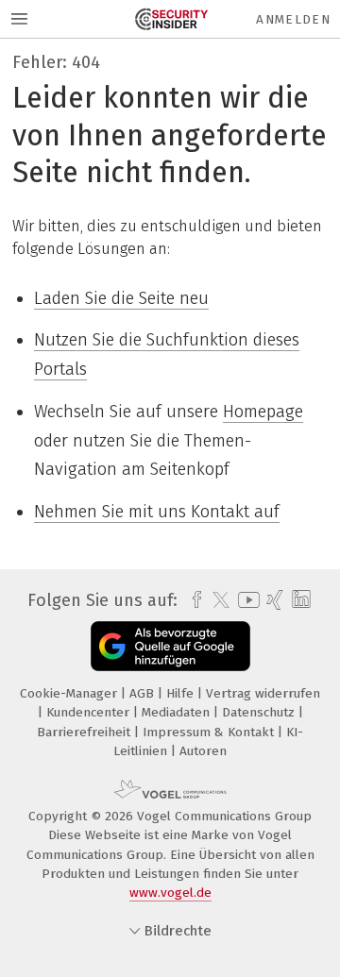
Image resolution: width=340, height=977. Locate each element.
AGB (143, 693)
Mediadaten (177, 712)
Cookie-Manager (70, 693)
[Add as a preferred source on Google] (170, 646)
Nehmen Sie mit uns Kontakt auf (157, 511)
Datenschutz (260, 712)
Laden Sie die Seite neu (121, 298)
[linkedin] (299, 600)
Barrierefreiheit (85, 732)
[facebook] (192, 600)
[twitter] (216, 600)
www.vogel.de (170, 892)
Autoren (203, 751)
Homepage (263, 411)
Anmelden (293, 19)
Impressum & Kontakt (210, 732)
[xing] (272, 600)
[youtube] (245, 600)
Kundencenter (89, 712)
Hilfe (181, 693)
